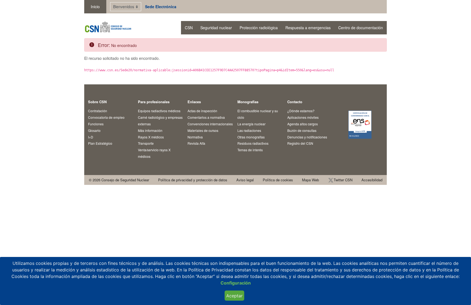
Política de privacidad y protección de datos (192, 179)
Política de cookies (278, 179)
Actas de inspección (202, 110)
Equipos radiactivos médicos (159, 110)
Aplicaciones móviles (303, 117)
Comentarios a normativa (206, 117)
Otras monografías (251, 137)
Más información (150, 130)
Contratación (97, 110)
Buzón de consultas (301, 130)
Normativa (195, 137)
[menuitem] (189, 27)
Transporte (146, 143)
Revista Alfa (196, 143)
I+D (90, 137)
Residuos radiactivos (252, 143)
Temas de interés (250, 149)
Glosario (94, 130)
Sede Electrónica (160, 6)
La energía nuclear (251, 124)
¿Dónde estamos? (301, 110)
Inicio (95, 6)
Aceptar (234, 295)
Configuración (236, 283)
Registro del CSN (300, 143)
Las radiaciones (249, 130)
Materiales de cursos (203, 130)
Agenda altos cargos (302, 124)
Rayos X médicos (151, 137)
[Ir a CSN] (107, 27)
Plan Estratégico (100, 143)
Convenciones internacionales (210, 124)
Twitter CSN (343, 179)
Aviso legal (245, 179)
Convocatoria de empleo (106, 117)
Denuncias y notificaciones (307, 137)
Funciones (96, 124)
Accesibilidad (371, 179)
